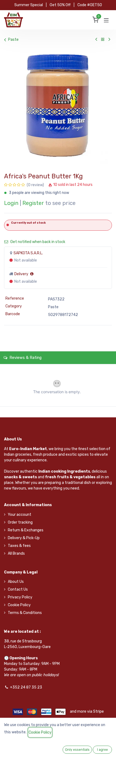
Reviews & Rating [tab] (25, 357)
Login (11, 203)
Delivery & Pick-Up (24, 538)
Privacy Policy (20, 597)
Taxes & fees (19, 545)
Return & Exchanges (25, 530)
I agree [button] (102, 750)
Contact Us (18, 589)
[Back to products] (103, 39)
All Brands (16, 553)
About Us (16, 581)
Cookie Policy (19, 605)
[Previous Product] (96, 39)
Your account (19, 514)
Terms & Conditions (25, 612)
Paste (13, 39)
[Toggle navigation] (106, 20)
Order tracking (20, 522)
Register (33, 203)
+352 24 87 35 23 (26, 687)
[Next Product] (109, 39)
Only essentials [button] (77, 750)
